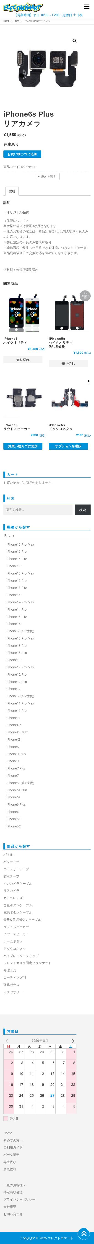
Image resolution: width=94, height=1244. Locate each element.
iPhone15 (14, 595)
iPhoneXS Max (17, 732)
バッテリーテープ (16, 869)
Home (8, 1133)
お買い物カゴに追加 (22, 154)
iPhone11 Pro (17, 710)
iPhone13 (14, 660)
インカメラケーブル (17, 883)
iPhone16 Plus (17, 559)
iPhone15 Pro (17, 580)
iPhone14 (14, 624)
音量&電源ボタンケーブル (22, 919)
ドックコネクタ (14, 948)
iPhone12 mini (17, 681)
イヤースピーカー (16, 934)
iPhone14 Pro (17, 609)
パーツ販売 (11, 1154)
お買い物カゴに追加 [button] (23, 446)
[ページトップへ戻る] (84, 1234)
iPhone (9, 535)
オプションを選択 (68, 446)
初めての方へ (13, 1140)
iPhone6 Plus (16, 804)
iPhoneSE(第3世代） (21, 631)
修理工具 (9, 970)
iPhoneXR (14, 725)
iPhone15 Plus (17, 587)
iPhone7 (13, 775)
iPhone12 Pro (17, 674)
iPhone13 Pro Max (20, 638)
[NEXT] (72, 1040)
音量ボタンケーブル (17, 905)
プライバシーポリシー (19, 1199)
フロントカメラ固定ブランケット (27, 963)
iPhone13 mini (17, 652)
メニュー (87, 7)
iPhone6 (13, 811)
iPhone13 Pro (17, 645)
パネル (8, 854)
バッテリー (11, 861)
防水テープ (11, 876)
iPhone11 (14, 718)
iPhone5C (14, 826)
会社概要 (9, 1206)
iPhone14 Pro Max (20, 602)
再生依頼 (11, 1162)
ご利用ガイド (13, 1147)
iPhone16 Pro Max (20, 544)
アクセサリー (13, 992)
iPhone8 (13, 761)
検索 (11, 498)
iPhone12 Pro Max (20, 667)
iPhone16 (14, 566)
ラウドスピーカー (16, 926)
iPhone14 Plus (17, 617)
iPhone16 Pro (17, 551)
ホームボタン (13, 941)
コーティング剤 (14, 977)
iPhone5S (14, 819)
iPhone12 (14, 689)
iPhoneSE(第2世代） (21, 696)
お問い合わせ (13, 1214)
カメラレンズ (13, 898)
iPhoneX (13, 746)
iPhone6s (13, 797)
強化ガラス (11, 984)
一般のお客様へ (14, 1185)
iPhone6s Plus (17, 790)
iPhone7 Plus (16, 768)
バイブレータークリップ (21, 956)
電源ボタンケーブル (17, 912)
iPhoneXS (14, 739)
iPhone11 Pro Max (20, 703)
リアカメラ (11, 890)
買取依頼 (9, 1169)
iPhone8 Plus (16, 754)
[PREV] (7, 1040)
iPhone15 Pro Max (20, 573)
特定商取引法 (13, 1192)
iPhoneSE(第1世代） (21, 783)
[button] (74, 41)
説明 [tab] (12, 191)
